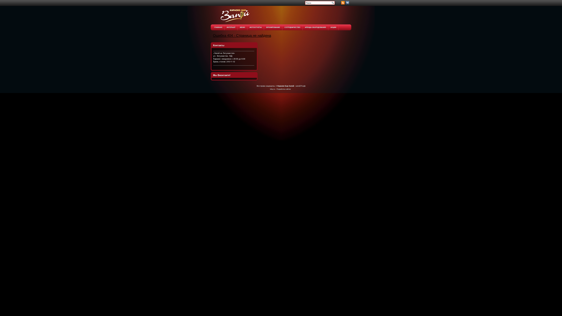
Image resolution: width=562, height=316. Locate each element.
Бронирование (273, 27)
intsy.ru (272, 89)
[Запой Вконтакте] (348, 3)
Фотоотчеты (256, 27)
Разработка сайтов (284, 89)
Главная (218, 27)
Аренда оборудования (315, 27)
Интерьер (231, 27)
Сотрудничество (292, 27)
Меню (242, 27)
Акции (333, 27)
